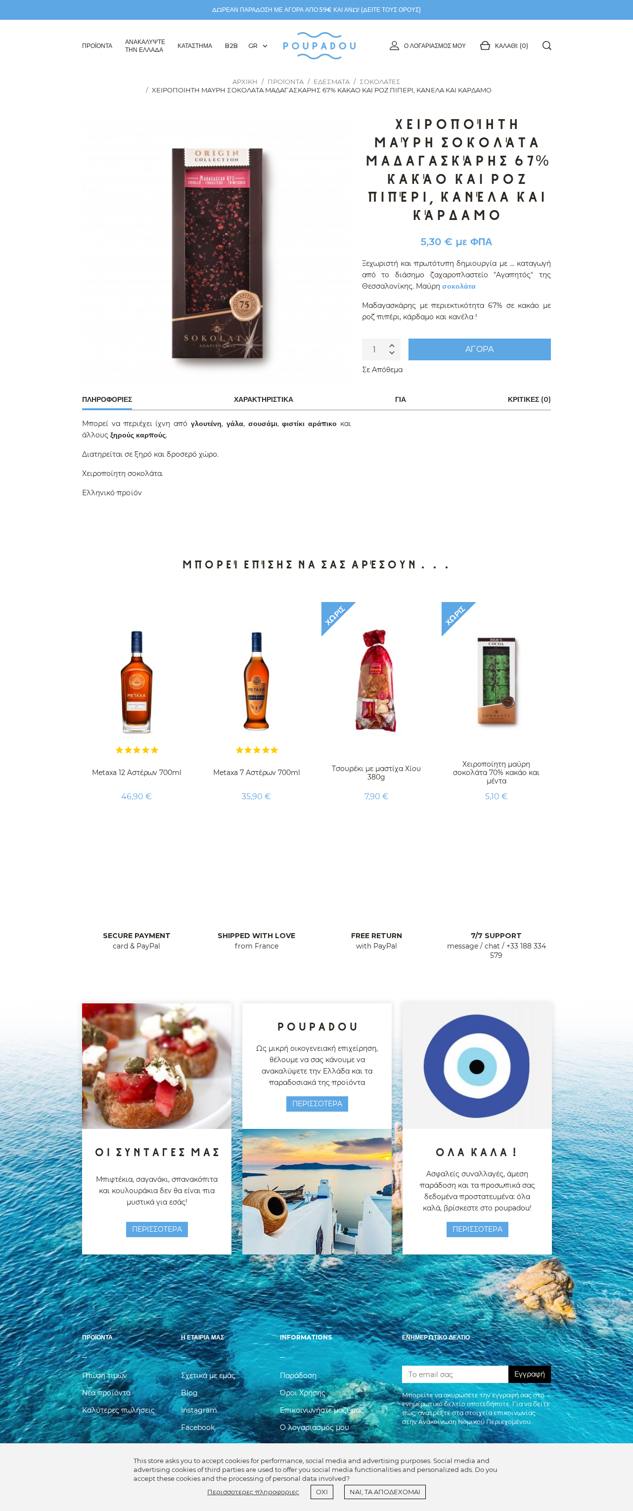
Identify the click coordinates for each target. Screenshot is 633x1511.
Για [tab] (400, 399)
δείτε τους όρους (391, 9)
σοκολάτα (459, 286)
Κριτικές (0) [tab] (529, 399)
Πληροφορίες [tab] (107, 399)
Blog (189, 1392)
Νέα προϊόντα (106, 1392)
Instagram (199, 1410)
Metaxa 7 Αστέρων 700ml (256, 772)
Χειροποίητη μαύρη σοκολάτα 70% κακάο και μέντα (496, 772)
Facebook (198, 1427)
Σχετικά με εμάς (208, 1375)
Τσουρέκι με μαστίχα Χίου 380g (376, 772)
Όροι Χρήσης (302, 1392)
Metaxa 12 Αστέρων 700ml (136, 772)
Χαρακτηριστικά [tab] (263, 399)
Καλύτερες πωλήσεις (118, 1410)
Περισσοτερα (157, 1229)
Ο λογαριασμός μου (435, 45)
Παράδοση (298, 1375)
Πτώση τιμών (104, 1375)
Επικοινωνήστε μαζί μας (322, 1410)
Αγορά (479, 349)
